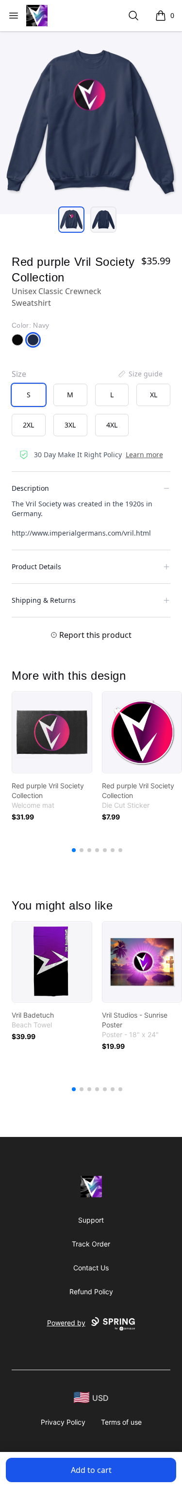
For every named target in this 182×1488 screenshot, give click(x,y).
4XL (111, 424)
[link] (52, 732)
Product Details (36, 566)
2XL (28, 424)
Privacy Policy (63, 1422)
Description (30, 488)
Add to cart (91, 1470)
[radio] (29, 395)
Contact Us (91, 1268)
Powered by (66, 1323)
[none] (140, 374)
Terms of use (121, 1422)
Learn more (144, 454)
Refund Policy (91, 1291)
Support (91, 1220)
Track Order (91, 1244)
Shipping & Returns (44, 600)
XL (153, 394)
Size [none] (19, 374)
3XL (70, 424)
